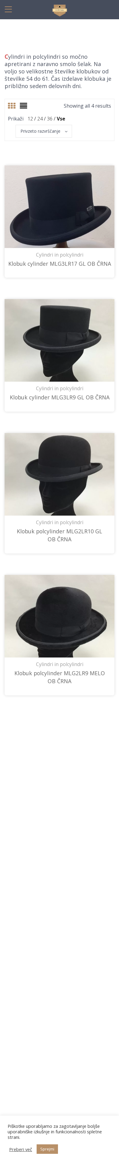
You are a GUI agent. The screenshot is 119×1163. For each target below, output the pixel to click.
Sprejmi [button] (47, 1149)
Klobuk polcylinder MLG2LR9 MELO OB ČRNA (59, 677)
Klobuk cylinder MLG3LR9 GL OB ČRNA (60, 397)
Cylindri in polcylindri (59, 254)
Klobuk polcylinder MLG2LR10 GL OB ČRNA (59, 535)
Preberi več (20, 1149)
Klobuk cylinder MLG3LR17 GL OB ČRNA (59, 263)
